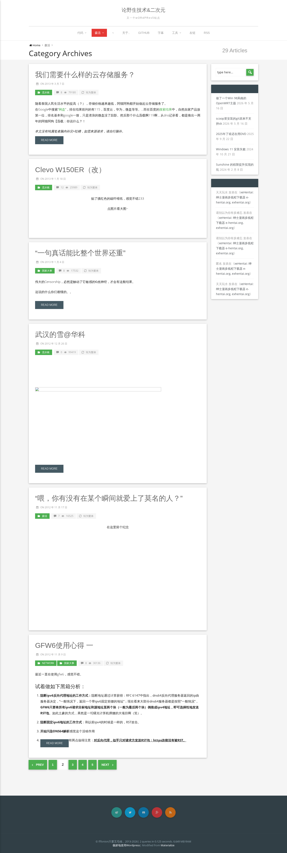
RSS (207, 32)
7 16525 (65, 516)
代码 (80, 32)
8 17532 (70, 270)
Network (48, 663)
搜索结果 (165, 109)
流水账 (46, 92)
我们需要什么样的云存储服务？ (85, 75)
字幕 (161, 32)
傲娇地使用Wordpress (126, 845)
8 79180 (68, 92)
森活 (98, 32)
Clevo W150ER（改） (70, 170)
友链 (192, 32)
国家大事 (47, 270)
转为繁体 (91, 92)
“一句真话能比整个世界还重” (80, 253)
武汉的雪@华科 (60, 334)
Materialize (167, 845)
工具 (175, 32)
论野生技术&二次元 (143, 10)
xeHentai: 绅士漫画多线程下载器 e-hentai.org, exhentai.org (235, 197)
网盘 (62, 109)
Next (105, 764)
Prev (39, 764)
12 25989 (69, 187)
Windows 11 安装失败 (231, 149)
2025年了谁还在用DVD (231, 134)
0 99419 (68, 352)
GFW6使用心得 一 (64, 645)
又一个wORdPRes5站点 (143, 17)
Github (143, 32)
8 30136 (92, 663)
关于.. (126, 32)
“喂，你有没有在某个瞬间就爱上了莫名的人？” (109, 498)
